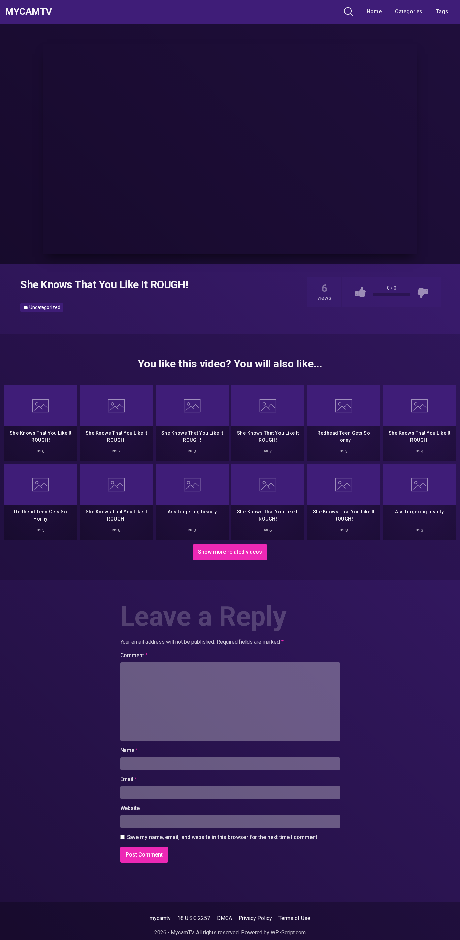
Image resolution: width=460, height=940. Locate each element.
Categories (408, 11)
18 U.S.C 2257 (193, 918)
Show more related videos (230, 552)
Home (374, 11)
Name (129, 750)
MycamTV (28, 11)
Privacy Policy (255, 918)
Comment (134, 655)
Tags (442, 11)
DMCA (224, 918)
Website (130, 808)
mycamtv (160, 918)
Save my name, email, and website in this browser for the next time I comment (222, 837)
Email (128, 779)
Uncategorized (44, 307)
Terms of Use (294, 918)
